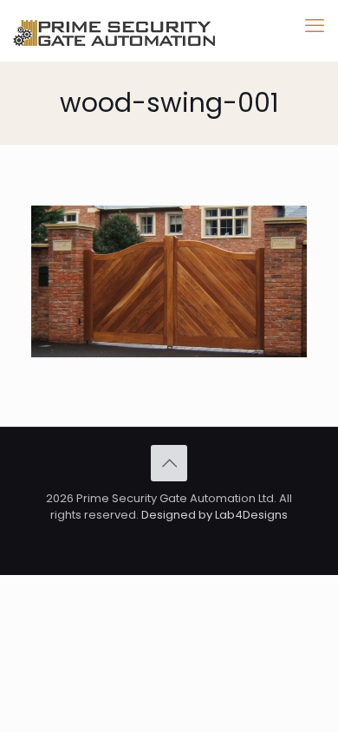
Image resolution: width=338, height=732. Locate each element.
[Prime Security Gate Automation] (114, 30)
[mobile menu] (314, 26)
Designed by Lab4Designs (214, 515)
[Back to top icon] (169, 463)
